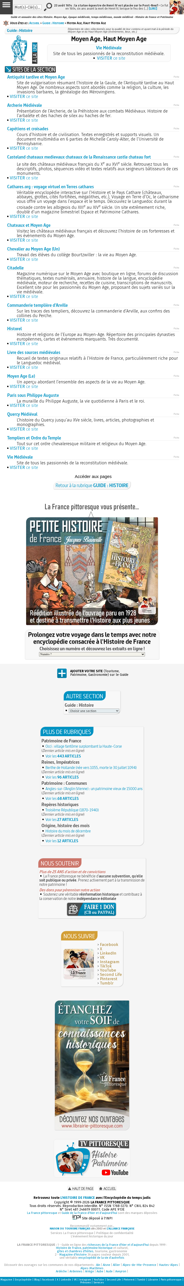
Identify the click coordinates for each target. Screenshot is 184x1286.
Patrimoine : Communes (64, 783)
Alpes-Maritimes (92, 1268)
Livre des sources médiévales (33, 352)
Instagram (109, 961)
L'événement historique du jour (92, 1236)
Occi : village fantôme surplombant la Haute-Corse (84, 746)
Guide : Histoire (53, 23)
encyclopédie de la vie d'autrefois (101, 1257)
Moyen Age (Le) (21, 376)
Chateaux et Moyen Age (29, 225)
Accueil (34, 23)
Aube (100, 1271)
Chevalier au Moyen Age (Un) (33, 249)
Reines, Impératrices (60, 762)
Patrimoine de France (61, 741)
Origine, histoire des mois (65, 825)
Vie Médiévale (109, 48)
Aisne (106, 1265)
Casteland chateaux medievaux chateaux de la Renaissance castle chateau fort (79, 157)
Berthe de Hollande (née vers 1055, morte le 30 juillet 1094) (91, 767)
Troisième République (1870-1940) (72, 810)
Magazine (6, 1279)
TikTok (106, 966)
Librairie (153, 1279)
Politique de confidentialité (114, 1233)
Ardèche (61, 1271)
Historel (14, 329)
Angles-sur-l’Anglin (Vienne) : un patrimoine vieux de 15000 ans (94, 788)
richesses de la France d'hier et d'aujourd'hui (118, 1244)
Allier (116, 1265)
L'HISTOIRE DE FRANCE (77, 1198)
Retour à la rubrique (92, 485)
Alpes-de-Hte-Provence (139, 1265)
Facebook (109, 944)
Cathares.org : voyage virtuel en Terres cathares (50, 187)
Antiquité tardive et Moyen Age (36, 77)
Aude (109, 1271)
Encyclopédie (23, 1279)
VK (102, 957)
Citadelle (15, 268)
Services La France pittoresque (72, 1233)
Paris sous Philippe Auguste (33, 395)
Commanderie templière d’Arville (37, 305)
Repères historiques (60, 804)
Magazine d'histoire (73, 1254)
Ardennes (75, 1271)
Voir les (63, 756)
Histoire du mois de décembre (68, 831)
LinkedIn (108, 953)
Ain (98, 1265)
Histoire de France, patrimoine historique (84, 1248)
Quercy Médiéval (22, 414)
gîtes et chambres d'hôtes (75, 1251)
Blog (37, 1279)
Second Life (111, 974)
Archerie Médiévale (24, 105)
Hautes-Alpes (168, 1265)
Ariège (89, 1271)
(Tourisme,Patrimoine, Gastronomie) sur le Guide (99, 673)
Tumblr (107, 983)
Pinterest (108, 978)
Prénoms (85, 1282)
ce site (111, 58)
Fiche (176, 77)
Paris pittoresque (171, 1279)
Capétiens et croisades (27, 129)
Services (98, 1282)
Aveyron (120, 1271)
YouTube (108, 970)
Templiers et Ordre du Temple (34, 438)
